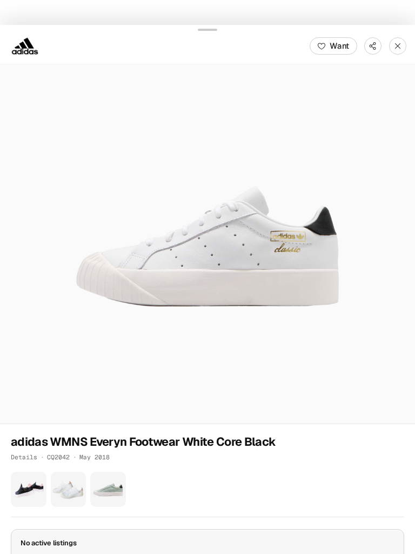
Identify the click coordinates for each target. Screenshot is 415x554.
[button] (207, 243)
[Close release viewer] (397, 45)
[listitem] (28, 489)
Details (24, 456)
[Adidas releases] (25, 45)
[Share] (372, 45)
